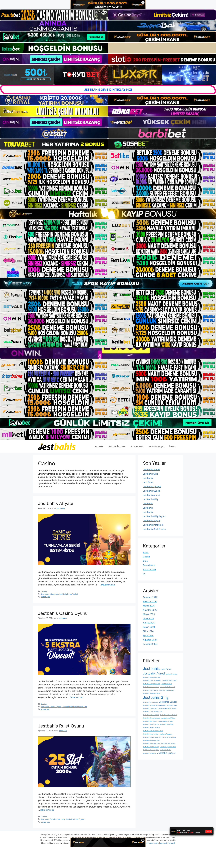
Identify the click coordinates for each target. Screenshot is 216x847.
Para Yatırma (149, 569)
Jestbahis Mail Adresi (168, 718)
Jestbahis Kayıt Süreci (150, 708)
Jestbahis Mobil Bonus (165, 721)
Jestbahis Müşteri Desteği (151, 727)
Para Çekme (149, 565)
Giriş (145, 561)
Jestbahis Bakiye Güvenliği (151, 684)
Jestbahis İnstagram (153, 525)
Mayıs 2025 (149, 614)
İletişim (172, 446)
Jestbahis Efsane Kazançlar (151, 693)
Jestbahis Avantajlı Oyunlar (151, 677)
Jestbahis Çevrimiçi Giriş (151, 747)
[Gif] (108, 214)
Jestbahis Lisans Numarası (151, 718)
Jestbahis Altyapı (55, 503)
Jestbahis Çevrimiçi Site (168, 747)
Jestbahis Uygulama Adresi (151, 737)
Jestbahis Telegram (166, 734)
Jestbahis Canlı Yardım (150, 690)
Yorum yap (45, 597)
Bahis (145, 552)
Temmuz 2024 (150, 644)
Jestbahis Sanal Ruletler (150, 734)
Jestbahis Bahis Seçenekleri (152, 680)
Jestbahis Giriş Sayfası (154, 516)
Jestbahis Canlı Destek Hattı (53, 819)
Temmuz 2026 (150, 597)
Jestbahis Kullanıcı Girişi (151, 715)
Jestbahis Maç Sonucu (150, 721)
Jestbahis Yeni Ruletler (168, 743)
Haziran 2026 (150, 601)
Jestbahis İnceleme (116, 446)
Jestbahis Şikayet (156, 446)
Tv (144, 573)
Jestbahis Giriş (137, 446)
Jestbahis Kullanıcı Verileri (67, 594)
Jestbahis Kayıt (172, 705)
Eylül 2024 (148, 635)
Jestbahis (99, 446)
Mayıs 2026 (149, 605)
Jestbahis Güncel (151, 491)
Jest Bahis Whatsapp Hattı (151, 740)
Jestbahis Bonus (167, 684)
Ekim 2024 (148, 631)
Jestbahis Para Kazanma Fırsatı (153, 731)
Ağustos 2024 (150, 639)
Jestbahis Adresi (151, 469)
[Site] (54, 155)
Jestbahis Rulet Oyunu (61, 725)
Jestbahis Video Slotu (169, 737)
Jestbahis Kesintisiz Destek (167, 708)
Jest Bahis (148, 482)
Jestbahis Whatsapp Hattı (151, 743)
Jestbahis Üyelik (165, 750)
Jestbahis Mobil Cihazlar (151, 724)
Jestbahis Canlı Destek (154, 529)
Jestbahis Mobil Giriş (167, 724)
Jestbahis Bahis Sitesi (169, 680)
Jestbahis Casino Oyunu (63, 613)
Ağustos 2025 (150, 610)
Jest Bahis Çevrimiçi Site (151, 750)
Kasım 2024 (149, 627)
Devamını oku (108, 584)
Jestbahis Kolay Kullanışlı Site (74, 707)
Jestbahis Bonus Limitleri (151, 687)
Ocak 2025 (148, 618)
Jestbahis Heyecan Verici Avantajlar (154, 705)
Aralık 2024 (148, 622)
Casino (44, 591)
